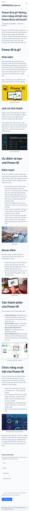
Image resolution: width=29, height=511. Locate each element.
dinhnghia (4, 42)
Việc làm (4, 25)
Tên (4, 463)
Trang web (6, 473)
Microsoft (4, 63)
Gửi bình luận (7, 499)
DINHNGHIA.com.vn (11, 5)
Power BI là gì (12, 439)
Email (5, 468)
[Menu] (26, 3)
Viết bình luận (7, 478)
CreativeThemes (8, 509)
